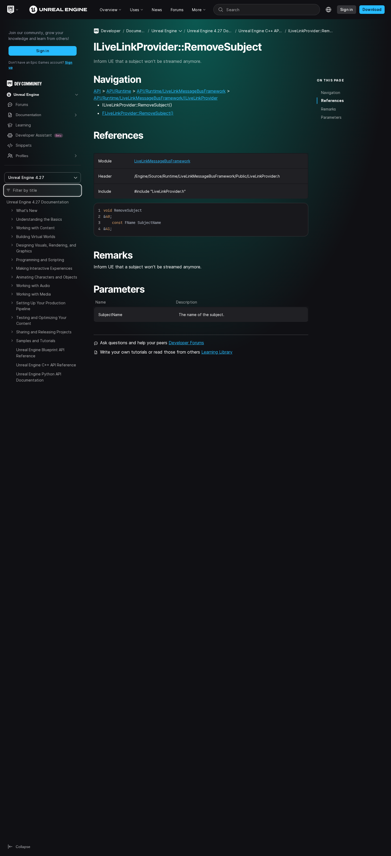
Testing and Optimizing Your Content (41, 320)
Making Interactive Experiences (44, 268)
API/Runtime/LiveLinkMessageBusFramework (181, 91)
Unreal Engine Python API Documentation (38, 377)
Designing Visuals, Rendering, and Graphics (46, 248)
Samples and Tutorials (35, 340)
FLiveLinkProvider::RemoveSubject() (137, 113)
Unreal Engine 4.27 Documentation (38, 202)
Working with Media (33, 294)
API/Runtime (118, 91)
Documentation (136, 30)
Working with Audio (33, 285)
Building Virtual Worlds (35, 236)
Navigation (330, 92)
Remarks (328, 109)
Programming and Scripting (40, 259)
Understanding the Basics (39, 219)
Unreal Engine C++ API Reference (46, 365)
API (97, 91)
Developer (111, 30)
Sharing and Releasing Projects (44, 332)
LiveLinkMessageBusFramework (162, 161)
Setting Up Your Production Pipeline (40, 306)
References (332, 100)
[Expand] (12, 210)
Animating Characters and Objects (46, 277)
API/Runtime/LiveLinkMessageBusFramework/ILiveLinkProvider (156, 98)
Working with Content (35, 228)
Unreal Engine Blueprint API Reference (40, 352)
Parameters (331, 117)
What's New (26, 210)
